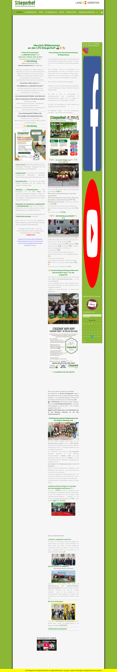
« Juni (84, 341)
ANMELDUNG (31, 235)
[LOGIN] (102, 13)
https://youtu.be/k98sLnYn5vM (56, 535)
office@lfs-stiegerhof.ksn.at (26, 65)
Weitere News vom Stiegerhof (57, 628)
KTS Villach (36, 191)
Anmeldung (31, 61)
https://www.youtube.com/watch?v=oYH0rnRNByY (61, 391)
